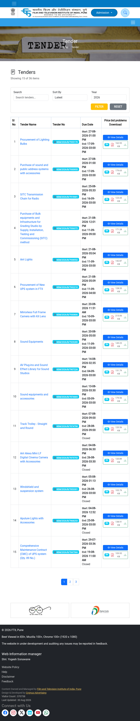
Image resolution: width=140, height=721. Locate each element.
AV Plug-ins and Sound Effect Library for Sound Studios (34, 369)
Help (4, 672)
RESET (118, 106)
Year (94, 92)
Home (64, 47)
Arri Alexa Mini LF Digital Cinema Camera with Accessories (34, 457)
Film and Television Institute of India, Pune (59, 689)
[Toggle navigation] (14, 3)
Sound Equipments (31, 341)
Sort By (57, 92)
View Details (116, 137)
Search (17, 92)
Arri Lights (26, 259)
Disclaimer (8, 676)
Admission (102, 12)
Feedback (7, 681)
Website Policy (10, 667)
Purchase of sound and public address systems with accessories (34, 169)
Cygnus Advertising (36, 692)
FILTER (99, 106)
